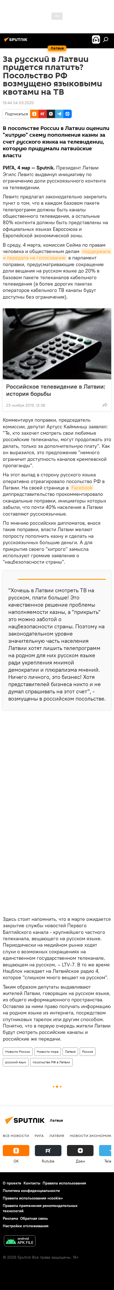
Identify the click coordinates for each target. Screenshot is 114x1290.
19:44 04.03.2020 (18, 102)
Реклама (10, 1218)
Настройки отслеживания (25, 1225)
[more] (104, 404)
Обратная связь (34, 1218)
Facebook (81, 487)
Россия (87, 1051)
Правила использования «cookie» (33, 1198)
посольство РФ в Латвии (51, 1062)
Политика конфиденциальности (31, 1190)
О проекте (12, 1183)
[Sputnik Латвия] (16, 41)
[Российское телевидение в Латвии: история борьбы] (57, 343)
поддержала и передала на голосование (57, 254)
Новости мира (47, 1051)
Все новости (16, 1135)
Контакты (32, 1183)
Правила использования (64, 1183)
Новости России (17, 1051)
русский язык (15, 1062)
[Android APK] (19, 1241)
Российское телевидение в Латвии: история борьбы (55, 390)
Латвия (70, 1051)
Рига (39, 1135)
